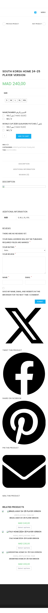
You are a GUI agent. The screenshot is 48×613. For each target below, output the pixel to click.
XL (25, 217)
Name (5, 277)
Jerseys (16, 147)
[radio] (6, 100)
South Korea (11, 150)
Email (28, 277)
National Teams (25, 147)
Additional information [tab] (24, 169)
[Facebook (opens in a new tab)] (22, 3)
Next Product (37, 24)
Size (5, 93)
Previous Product (12, 24)
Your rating (9, 247)
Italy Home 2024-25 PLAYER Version (24, 538)
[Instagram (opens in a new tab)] (25, 3)
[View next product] (44, 23)
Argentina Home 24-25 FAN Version (24, 559)
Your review (9, 254)
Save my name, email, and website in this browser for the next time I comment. (21, 293)
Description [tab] (24, 164)
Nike (33, 147)
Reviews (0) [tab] (24, 175)
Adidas (15, 536)
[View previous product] (4, 23)
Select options (24, 527)
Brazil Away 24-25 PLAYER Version (24, 518)
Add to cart (23, 136)
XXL (27, 217)
